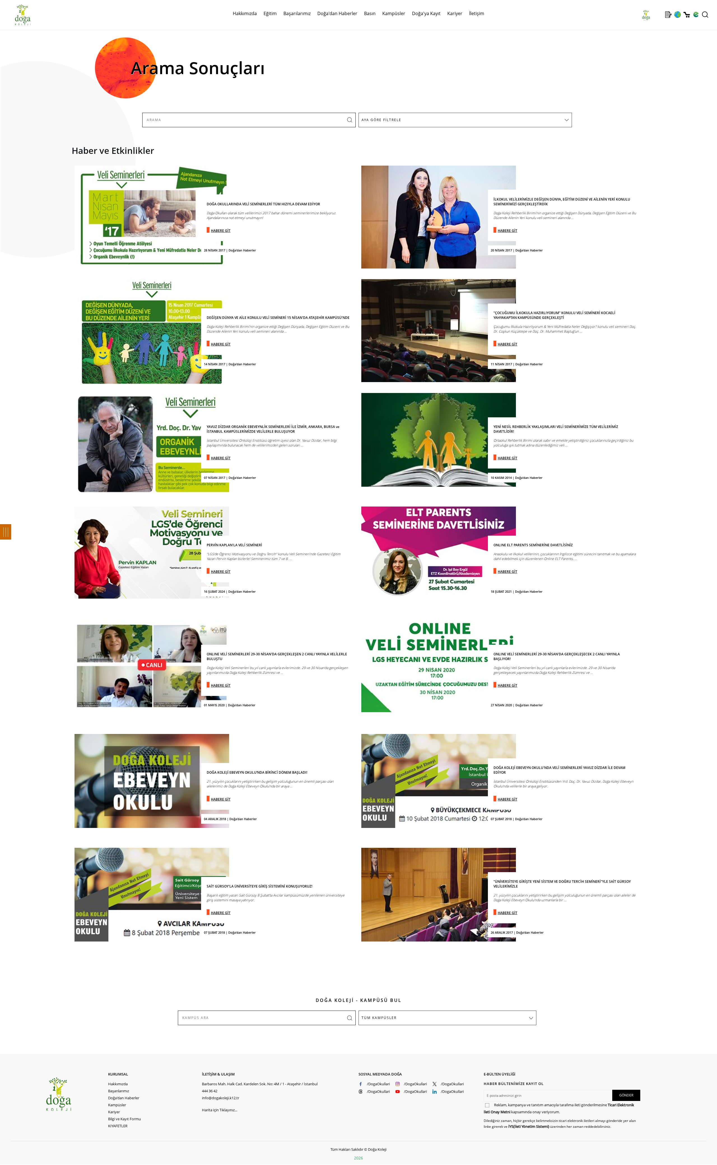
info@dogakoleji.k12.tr (220, 1097)
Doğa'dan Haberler (337, 13)
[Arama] (705, 14)
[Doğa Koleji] (77, 1094)
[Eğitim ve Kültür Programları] (677, 14)
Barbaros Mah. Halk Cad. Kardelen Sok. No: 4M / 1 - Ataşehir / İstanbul (260, 1083)
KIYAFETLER (117, 1125)
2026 (358, 1158)
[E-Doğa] (695, 14)
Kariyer (454, 13)
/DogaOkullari (378, 1083)
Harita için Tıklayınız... (219, 1109)
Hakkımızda (118, 1083)
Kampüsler (393, 13)
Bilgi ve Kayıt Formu (124, 1118)
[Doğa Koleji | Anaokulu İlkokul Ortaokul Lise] (17, 15)
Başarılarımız (118, 1090)
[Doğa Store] (686, 14)
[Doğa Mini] (659, 14)
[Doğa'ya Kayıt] (668, 14)
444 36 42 (209, 1090)
